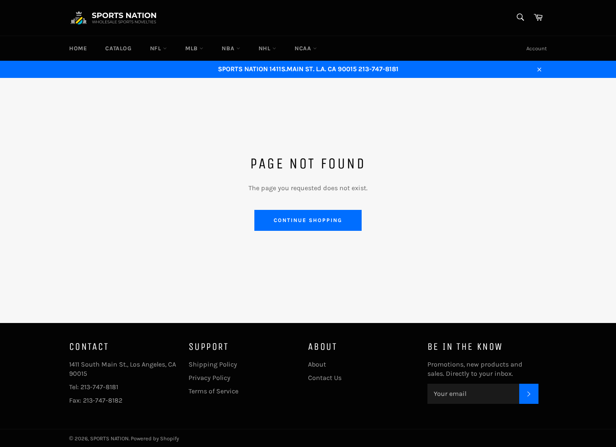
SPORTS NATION (109, 438)
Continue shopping (308, 220)
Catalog (118, 48)
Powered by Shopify (155, 438)
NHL (265, 48)
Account (536, 48)
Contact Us (325, 378)
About (317, 364)
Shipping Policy (213, 364)
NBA (229, 48)
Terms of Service (213, 391)
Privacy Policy (209, 378)
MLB (192, 48)
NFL (156, 48)
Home (78, 48)
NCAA (304, 48)
